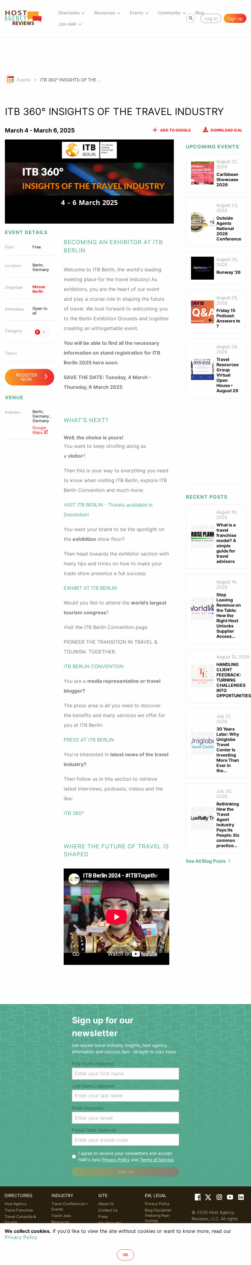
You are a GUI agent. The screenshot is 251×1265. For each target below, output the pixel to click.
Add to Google (175, 130)
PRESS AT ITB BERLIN (89, 740)
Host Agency (16, 1203)
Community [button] (169, 12)
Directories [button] (69, 12)
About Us (106, 1203)
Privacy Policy (116, 1159)
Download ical (226, 130)
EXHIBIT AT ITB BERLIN (90, 588)
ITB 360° (74, 813)
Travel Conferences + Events (69, 1206)
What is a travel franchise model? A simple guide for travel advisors (226, 543)
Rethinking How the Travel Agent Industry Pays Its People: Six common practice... (227, 824)
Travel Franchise (19, 1210)
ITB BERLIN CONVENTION (94, 666)
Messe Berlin (38, 289)
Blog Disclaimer (158, 1215)
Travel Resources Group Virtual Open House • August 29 (227, 375)
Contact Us (108, 1210)
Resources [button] (104, 12)
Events (23, 79)
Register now (26, 377)
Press (103, 1216)
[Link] (197, 1198)
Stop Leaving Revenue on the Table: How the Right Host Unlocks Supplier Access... (228, 615)
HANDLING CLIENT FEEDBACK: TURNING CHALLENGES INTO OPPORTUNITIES (233, 680)
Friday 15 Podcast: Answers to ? (228, 318)
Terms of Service (157, 1159)
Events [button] (136, 12)
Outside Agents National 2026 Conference (228, 228)
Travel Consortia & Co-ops (20, 1219)
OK (125, 1255)
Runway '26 (228, 272)
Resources (60, 1222)
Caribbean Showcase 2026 (227, 179)
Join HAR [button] (67, 24)
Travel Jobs (61, 1215)
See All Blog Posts (206, 861)
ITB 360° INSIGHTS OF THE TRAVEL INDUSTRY (70, 79)
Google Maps (39, 430)
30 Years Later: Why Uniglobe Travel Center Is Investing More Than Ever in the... (227, 749)
